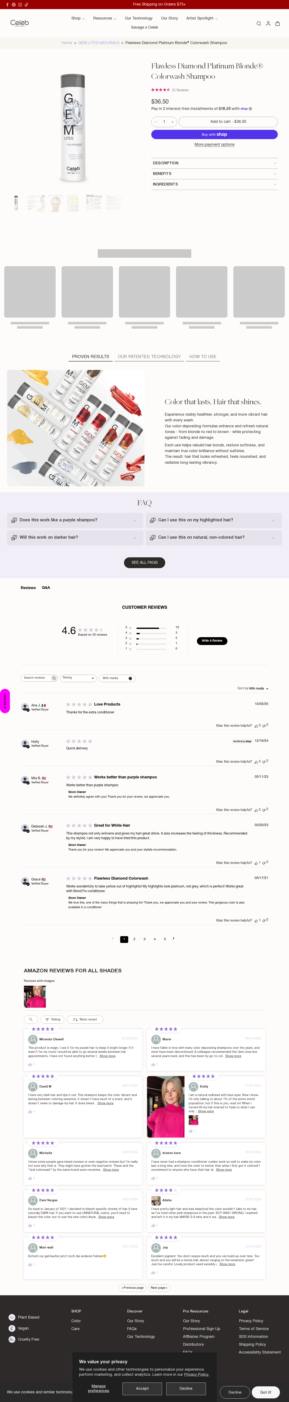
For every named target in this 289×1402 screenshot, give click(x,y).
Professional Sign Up (201, 1329)
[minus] (155, 122)
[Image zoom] (72, 126)
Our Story (169, 18)
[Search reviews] (31, 1020)
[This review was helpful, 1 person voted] (256, 863)
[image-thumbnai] (16, 203)
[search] (258, 23)
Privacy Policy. (196, 1375)
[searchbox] (35, 678)
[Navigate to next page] (175, 938)
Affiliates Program (199, 1337)
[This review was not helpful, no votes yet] (263, 726)
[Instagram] (20, 4)
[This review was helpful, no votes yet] (256, 726)
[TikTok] (26, 4)
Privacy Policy (251, 1321)
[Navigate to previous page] (114, 938)
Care (75, 1329)
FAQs (132, 1329)
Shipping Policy (252, 1345)
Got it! (265, 1392)
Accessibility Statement (260, 1352)
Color (76, 1321)
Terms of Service (254, 1329)
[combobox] (78, 678)
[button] (228, 122)
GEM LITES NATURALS (98, 43)
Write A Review (212, 640)
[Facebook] (7, 4)
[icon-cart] (277, 23)
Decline (186, 1389)
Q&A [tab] (46, 588)
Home (67, 43)
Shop (76, 18)
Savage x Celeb (144, 27)
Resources (102, 18)
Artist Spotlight (199, 18)
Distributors (193, 1345)
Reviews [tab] (28, 588)
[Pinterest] (14, 4)
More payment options (215, 145)
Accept (142, 1389)
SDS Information (253, 1337)
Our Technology (139, 18)
